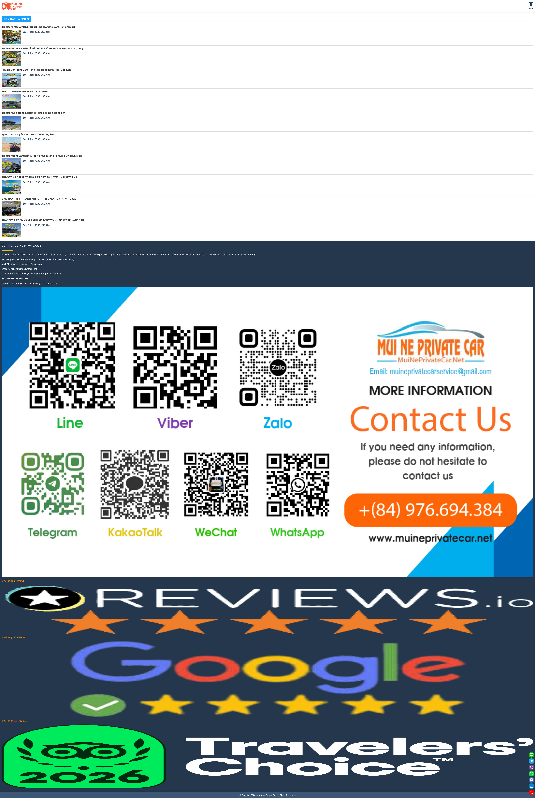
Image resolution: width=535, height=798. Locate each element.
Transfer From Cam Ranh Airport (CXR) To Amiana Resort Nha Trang (42, 48)
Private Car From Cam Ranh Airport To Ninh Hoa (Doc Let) (36, 69)
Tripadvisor (48, 273)
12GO (58, 273)
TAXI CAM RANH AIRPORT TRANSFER (25, 91)
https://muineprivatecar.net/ (24, 269)
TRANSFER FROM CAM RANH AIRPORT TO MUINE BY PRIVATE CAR (43, 220)
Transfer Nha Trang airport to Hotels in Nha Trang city (33, 112)
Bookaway (15, 273)
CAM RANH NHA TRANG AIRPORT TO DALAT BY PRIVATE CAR (40, 198)
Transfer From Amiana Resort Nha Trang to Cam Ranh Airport (38, 27)
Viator (24, 273)
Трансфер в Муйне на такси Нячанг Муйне (28, 134)
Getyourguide (35, 273)
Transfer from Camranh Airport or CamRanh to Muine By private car (42, 155)
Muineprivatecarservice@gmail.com (24, 264)
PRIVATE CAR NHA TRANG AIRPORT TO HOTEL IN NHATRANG (39, 177)
